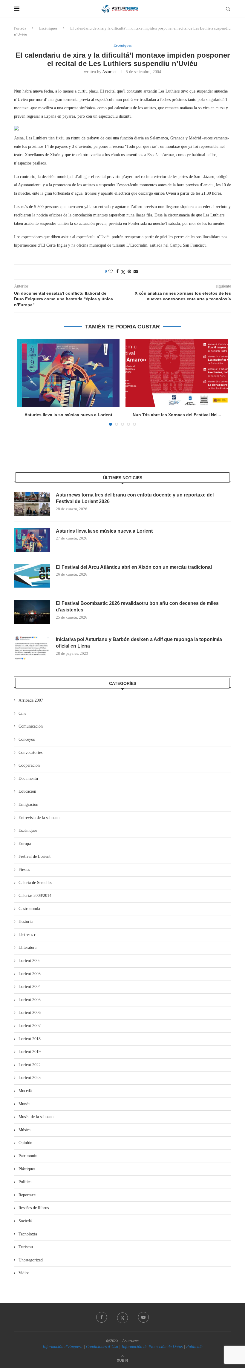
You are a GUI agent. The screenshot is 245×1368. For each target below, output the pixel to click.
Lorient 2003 (30, 974)
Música (24, 1130)
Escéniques (48, 28)
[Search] (228, 9)
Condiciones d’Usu (102, 1346)
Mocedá (25, 1091)
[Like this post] (110, 271)
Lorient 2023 (30, 1077)
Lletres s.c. (28, 934)
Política (25, 1182)
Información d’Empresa (62, 1346)
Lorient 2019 (30, 1051)
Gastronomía (29, 908)
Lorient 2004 (30, 986)
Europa (25, 843)
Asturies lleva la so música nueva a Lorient (68, 414)
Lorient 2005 (30, 999)
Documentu (28, 778)
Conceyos (27, 739)
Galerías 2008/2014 (35, 895)
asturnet (109, 72)
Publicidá (194, 1346)
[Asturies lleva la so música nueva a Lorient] (68, 373)
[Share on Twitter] (123, 272)
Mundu (24, 1104)
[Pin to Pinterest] (129, 271)
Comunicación (31, 726)
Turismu (26, 1247)
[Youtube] (143, 1317)
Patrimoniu (28, 1156)
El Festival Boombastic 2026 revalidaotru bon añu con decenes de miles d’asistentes (137, 606)
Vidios (24, 1273)
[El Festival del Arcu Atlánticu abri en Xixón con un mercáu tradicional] (32, 576)
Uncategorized (31, 1260)
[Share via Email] (136, 271)
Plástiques (27, 1169)
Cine (22, 713)
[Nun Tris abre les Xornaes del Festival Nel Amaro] (176, 373)
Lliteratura (27, 947)
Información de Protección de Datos (152, 1346)
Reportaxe (27, 1195)
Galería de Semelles (35, 882)
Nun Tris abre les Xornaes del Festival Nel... (177, 414)
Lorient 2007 (30, 1025)
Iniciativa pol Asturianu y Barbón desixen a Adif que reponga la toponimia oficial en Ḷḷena (139, 642)
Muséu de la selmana (36, 1117)
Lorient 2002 (30, 960)
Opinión (25, 1142)
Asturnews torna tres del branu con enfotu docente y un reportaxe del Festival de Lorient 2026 (135, 498)
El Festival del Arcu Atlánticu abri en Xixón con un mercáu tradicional (134, 567)
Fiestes (24, 869)
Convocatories (30, 752)
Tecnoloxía (28, 1234)
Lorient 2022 (30, 1065)
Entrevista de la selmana (39, 817)
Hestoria (26, 921)
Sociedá (25, 1221)
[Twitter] (122, 1317)
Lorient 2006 (30, 1012)
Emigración (28, 804)
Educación (27, 791)
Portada (20, 28)
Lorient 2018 (30, 1039)
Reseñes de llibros (34, 1208)
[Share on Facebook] (117, 271)
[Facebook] (101, 1317)
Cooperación (29, 765)
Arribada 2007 (31, 700)
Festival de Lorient (34, 856)
